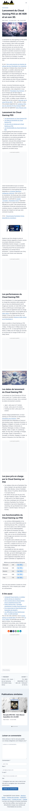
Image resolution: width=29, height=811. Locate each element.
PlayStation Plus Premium (17, 91)
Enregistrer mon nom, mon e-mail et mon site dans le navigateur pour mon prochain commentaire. (14, 783)
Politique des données (13, 797)
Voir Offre (20, 564)
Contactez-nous (6, 799)
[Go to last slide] (4, 711)
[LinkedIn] (20, 631)
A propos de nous (16, 799)
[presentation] (14, 704)
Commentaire (6, 760)
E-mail (4, 772)
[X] (11, 631)
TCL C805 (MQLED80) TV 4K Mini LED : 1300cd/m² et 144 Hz (21, 681)
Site (3, 778)
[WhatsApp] (18, 631)
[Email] (16, 631)
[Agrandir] (25, 223)
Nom (4, 766)
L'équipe (25, 799)
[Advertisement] (14, 168)
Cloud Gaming (6, 670)
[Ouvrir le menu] (26, 3)
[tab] (11, 726)
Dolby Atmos (5, 313)
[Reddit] (9, 631)
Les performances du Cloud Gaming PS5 (15, 118)
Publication (23, 797)
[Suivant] (25, 711)
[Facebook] (13, 631)
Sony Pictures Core (21, 107)
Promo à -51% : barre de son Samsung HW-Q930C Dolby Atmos (7, 681)
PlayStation (5, 7)
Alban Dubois (5, 20)
